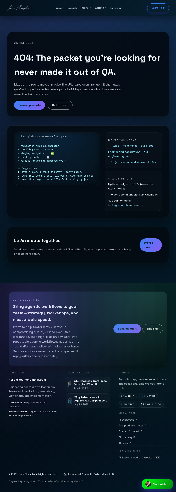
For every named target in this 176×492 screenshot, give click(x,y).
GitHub (128, 396)
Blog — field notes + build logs (133, 145)
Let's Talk (158, 8)
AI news (125, 443)
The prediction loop (132, 425)
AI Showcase (128, 419)
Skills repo (151, 404)
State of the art (131, 431)
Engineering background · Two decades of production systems (46, 481)
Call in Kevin (60, 105)
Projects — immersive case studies (133, 162)
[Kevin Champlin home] (18, 8)
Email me (153, 328)
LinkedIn (148, 396)
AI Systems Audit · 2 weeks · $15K (139, 457)
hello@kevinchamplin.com (125, 205)
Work (84, 8)
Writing (99, 8)
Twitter (128, 404)
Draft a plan (148, 245)
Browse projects (29, 105)
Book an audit (127, 328)
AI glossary (127, 437)
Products (72, 7)
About (59, 7)
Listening (116, 7)
